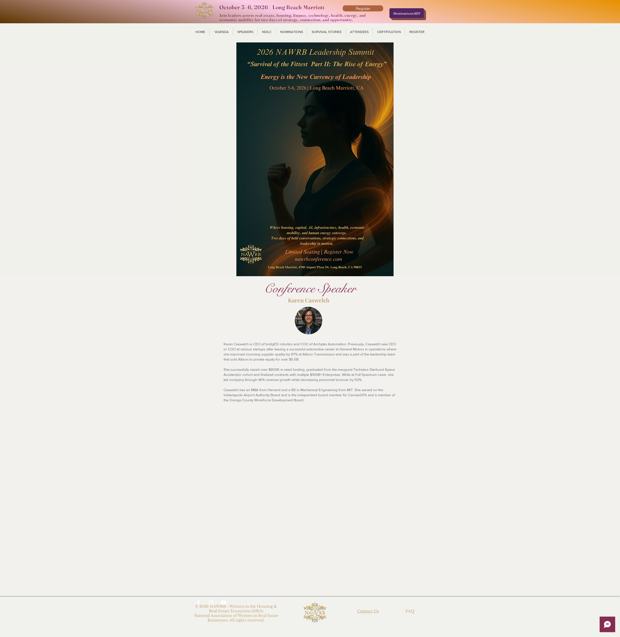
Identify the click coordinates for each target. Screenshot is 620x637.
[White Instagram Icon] (211, 602)
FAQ (409, 611)
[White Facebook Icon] (198, 602)
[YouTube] (223, 602)
